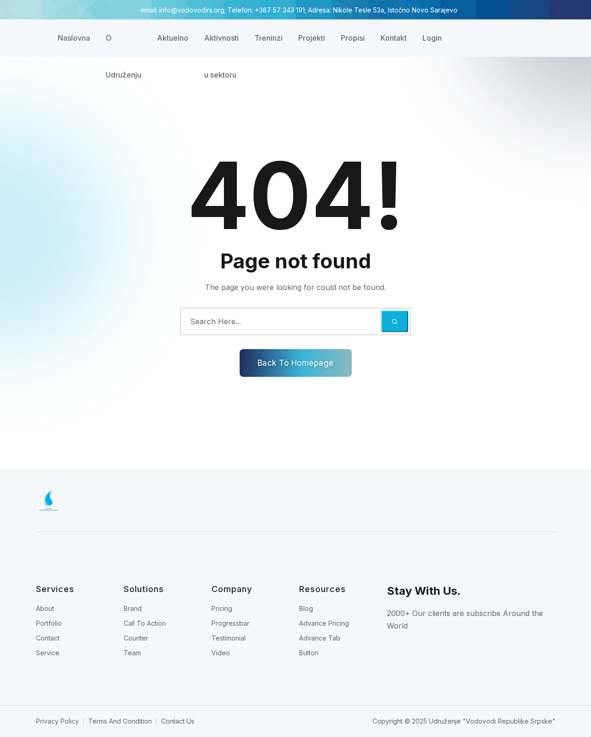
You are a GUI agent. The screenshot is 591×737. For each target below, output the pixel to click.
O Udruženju (123, 44)
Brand (133, 608)
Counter (136, 638)
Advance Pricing (324, 623)
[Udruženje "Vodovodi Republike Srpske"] (209, 500)
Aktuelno (172, 37)
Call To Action (145, 623)
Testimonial (228, 638)
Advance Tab (319, 638)
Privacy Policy (57, 721)
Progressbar (230, 623)
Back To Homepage (296, 363)
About (45, 608)
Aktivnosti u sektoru (221, 44)
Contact (48, 638)
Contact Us (177, 721)
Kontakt (393, 37)
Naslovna (74, 37)
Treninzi (268, 37)
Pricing (221, 608)
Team (132, 653)
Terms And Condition (120, 721)
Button (309, 653)
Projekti (311, 37)
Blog (306, 608)
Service (48, 653)
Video (220, 653)
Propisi (353, 37)
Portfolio (49, 623)
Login (432, 37)
